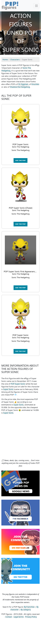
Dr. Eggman (23, 84)
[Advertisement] (20, 437)
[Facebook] (20, 512)
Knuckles (35, 84)
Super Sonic (8, 389)
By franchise (29, 607)
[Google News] (20, 483)
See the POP (20, 160)
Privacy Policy (31, 617)
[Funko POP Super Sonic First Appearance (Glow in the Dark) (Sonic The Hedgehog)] (20, 250)
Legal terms (19, 617)
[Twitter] (20, 570)
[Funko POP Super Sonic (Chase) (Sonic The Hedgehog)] (20, 186)
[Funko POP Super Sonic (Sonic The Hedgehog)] (20, 122)
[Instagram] (20, 541)
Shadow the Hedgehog (20, 87)
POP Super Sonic (18, 384)
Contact (8, 617)
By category (26, 609)
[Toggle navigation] (36, 6)
